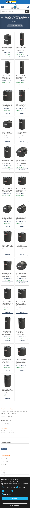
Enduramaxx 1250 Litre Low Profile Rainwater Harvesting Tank (7, 105)
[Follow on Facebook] (2, 423)
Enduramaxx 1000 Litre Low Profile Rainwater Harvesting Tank (7, 134)
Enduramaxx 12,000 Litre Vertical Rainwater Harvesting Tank (7, 303)
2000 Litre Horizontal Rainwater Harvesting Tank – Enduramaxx (7, 218)
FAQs (4, 473)
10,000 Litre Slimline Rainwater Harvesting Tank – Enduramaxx (7, 333)
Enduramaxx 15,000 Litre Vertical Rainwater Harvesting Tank (21, 333)
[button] (2, 7)
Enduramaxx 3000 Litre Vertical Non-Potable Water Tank (21, 190)
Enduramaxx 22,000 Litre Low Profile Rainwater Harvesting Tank (21, 361)
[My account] (25, 6)
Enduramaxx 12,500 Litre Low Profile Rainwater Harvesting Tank (21, 304)
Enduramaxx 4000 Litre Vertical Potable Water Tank (7, 247)
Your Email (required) (6, 442)
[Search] (27, 11)
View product (7, 56)
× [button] (28, 478)
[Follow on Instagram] (5, 423)
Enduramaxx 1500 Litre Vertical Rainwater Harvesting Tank (21, 134)
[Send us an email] (8, 423)
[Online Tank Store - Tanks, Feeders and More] (15, 7)
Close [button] (15, 502)
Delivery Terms (7, 476)
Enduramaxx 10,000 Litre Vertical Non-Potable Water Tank (6, 275)
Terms (4, 464)
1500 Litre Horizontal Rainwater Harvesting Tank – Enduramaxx (21, 162)
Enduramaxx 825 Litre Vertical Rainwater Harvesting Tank (21, 105)
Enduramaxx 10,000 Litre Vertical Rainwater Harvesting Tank (21, 247)
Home (4, 16)
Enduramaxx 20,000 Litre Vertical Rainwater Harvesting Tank (7, 361)
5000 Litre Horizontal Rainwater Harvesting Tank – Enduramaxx (21, 275)
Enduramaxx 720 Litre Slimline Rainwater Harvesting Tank (21, 49)
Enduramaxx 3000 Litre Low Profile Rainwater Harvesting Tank (7, 190)
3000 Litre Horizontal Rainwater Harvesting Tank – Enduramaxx (21, 218)
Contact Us (5, 458)
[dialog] (15, 492)
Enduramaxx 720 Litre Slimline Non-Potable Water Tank (21, 77)
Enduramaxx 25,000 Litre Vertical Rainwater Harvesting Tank (7, 391)
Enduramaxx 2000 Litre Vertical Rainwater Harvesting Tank (7, 162)
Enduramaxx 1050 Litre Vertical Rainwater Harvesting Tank (7, 77)
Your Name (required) (6, 436)
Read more (6, 484)
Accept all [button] (15, 498)
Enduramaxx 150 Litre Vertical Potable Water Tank (7, 49)
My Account (6, 461)
